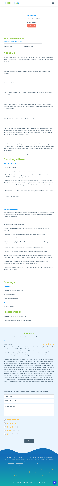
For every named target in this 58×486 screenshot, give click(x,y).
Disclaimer (11, 463)
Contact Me (31, 25)
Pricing (51, 469)
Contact (20, 469)
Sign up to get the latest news (21, 475)
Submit (29, 441)
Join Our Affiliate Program (38, 475)
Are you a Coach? (29, 469)
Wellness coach (28, 46)
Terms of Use (19, 463)
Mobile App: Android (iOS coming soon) (29, 472)
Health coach (8, 46)
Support (13, 469)
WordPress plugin (46, 472)
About (6, 469)
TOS (9, 472)
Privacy (14, 472)
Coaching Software (42, 469)
